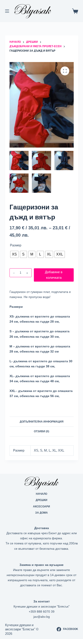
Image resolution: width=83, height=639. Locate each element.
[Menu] (7, 11)
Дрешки (41, 500)
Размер (15, 245)
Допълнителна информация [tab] (42, 421)
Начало (41, 493)
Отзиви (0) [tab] (41, 431)
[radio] (14, 254)
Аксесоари (41, 506)
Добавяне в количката (53, 274)
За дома (41, 512)
